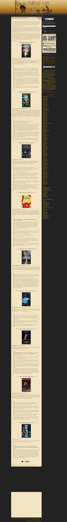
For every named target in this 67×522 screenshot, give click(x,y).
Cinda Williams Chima (46, 110)
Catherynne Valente (45, 108)
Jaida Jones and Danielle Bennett (47, 123)
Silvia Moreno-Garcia (46, 172)
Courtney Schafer (45, 112)
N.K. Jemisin (45, 76)
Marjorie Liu (44, 144)
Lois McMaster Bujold (46, 138)
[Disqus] (26, 479)
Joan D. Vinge (45, 125)
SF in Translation (45, 212)
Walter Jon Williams (45, 183)
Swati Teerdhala (45, 176)
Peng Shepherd (45, 155)
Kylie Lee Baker (45, 133)
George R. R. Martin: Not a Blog (47, 190)
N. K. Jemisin (45, 149)
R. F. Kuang (44, 157)
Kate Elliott (44, 131)
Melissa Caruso (45, 148)
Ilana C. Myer (45, 120)
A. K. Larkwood (45, 97)
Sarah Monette (51, 76)
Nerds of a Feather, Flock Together (48, 207)
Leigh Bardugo (45, 136)
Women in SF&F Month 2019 (52, 86)
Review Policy (22, 14)
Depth (26, 465)
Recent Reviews (44, 56)
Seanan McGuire (28, 108)
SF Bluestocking (45, 211)
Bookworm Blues (45, 201)
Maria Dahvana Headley (21, 345)
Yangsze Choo (45, 184)
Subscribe (44, 27)
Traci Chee (44, 180)
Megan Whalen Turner (46, 147)
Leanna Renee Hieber (46, 135)
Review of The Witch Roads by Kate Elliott (49, 61)
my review (22, 112)
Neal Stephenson (20, 159)
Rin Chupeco (45, 162)
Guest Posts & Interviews (37, 14)
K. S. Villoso (44, 127)
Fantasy (47, 72)
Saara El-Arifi (45, 165)
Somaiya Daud (45, 173)
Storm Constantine (45, 174)
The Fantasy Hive (45, 216)
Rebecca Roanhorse (46, 160)
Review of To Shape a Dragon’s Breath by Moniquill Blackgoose (49, 59)
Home (13, 14)
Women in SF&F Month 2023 (50, 88)
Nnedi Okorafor (45, 152)
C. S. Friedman (45, 106)
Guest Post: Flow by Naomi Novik (36, 518)
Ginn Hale (44, 117)
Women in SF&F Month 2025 (51, 89)
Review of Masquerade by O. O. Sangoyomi (49, 60)
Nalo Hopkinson (45, 150)
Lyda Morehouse (45, 139)
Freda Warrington (45, 114)
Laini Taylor (44, 134)
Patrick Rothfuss (45, 154)
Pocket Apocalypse (34, 465)
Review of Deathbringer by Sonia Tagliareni (49, 57)
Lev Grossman (45, 137)
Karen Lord (44, 128)
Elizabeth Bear (47, 70)
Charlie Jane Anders (46, 109)
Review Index (28, 14)
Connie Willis (44, 111)
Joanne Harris (22, 209)
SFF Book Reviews (45, 213)
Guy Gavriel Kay (45, 118)
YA (51, 90)
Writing (50, 90)
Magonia (31, 465)
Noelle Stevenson (45, 153)
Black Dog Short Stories (20, 465)
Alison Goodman (45, 100)
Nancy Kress (44, 151)
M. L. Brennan (45, 141)
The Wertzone (45, 218)
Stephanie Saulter (26, 265)
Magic (46, 75)
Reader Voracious (45, 209)
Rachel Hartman (45, 159)
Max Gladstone (45, 146)
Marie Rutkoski (45, 143)
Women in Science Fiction (47, 84)
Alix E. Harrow (45, 101)
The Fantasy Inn (45, 217)
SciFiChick (44, 210)
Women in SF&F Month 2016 (50, 85)
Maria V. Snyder (45, 142)
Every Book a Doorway (46, 202)
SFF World (44, 214)
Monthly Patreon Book (49, 75)
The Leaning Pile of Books (20, 18)
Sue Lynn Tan (45, 175)
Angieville (44, 200)
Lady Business (45, 206)
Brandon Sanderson (46, 105)
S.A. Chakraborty (45, 164)
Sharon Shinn (45, 169)
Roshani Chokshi (45, 163)
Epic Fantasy (52, 70)
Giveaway (44, 73)
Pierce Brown (45, 156)
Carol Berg (44, 107)
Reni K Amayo (45, 161)
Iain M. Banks (45, 119)
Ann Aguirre (43, 70)
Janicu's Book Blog (45, 205)
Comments (31, 519)
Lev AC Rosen (18, 439)
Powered (49, 94)
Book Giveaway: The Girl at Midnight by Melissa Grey (20, 518)
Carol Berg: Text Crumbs (46, 188)
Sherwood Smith (45, 171)
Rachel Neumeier (25, 393)
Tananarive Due (45, 177)
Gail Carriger (44, 115)
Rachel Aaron (45, 158)
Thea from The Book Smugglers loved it (22, 311)
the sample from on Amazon (31, 310)
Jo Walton (44, 124)
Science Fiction (45, 77)
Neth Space (44, 208)
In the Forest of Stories (46, 204)
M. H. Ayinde (44, 140)
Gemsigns (28, 465)
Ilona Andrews (45, 191)
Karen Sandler (45, 129)
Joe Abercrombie (45, 126)
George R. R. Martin (46, 116)
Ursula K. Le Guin (45, 181)
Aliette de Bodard (45, 99)
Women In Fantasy (50, 82)
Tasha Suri (44, 178)
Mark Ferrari (44, 145)
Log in (26, 519)
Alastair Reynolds (45, 98)
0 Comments (13, 464)
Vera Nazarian (45, 182)
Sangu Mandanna (45, 166)
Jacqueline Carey (45, 122)
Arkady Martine (45, 104)
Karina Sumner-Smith (27, 58)
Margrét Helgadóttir (27, 307)
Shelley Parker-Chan (46, 170)
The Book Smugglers (46, 215)
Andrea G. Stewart (45, 102)
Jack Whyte (44, 121)
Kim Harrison (45, 132)
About (17, 14)
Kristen (14, 465)
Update (51, 80)
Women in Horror (44, 83)
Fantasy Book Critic (45, 203)
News (48, 76)
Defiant (24, 465)
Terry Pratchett (45, 179)
